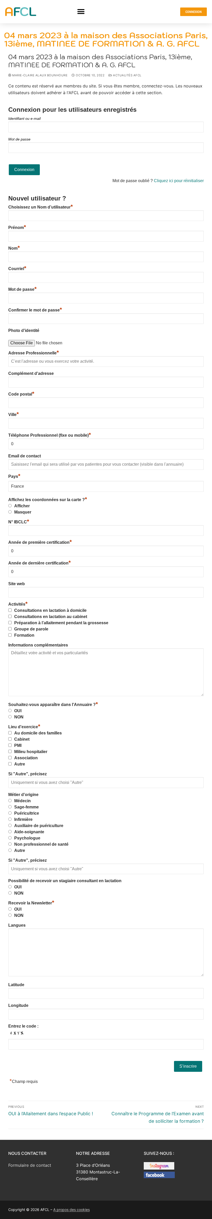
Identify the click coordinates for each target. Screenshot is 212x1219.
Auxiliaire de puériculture (38, 825)
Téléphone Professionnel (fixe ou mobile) (49, 435)
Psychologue (27, 838)
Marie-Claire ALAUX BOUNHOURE (39, 75)
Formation (24, 635)
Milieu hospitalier (30, 751)
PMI (17, 745)
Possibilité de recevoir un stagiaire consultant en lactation (65, 881)
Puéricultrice (26, 813)
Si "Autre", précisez (27, 774)
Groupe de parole (31, 629)
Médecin (22, 801)
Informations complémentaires (38, 645)
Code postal (21, 394)
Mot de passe (19, 139)
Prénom (17, 227)
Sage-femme (26, 807)
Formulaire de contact (29, 1165)
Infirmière (23, 819)
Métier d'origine (23, 794)
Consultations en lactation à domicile (50, 610)
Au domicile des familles (38, 733)
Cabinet (21, 739)
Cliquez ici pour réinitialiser (179, 181)
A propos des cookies (71, 1209)
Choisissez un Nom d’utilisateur (40, 207)
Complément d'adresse (31, 373)
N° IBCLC (18, 522)
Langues (17, 925)
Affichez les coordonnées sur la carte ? (47, 499)
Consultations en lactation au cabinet (50, 616)
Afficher (22, 506)
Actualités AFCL (126, 75)
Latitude (16, 985)
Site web (16, 584)
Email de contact (24, 456)
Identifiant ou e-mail (24, 118)
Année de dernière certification (39, 563)
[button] (81, 12)
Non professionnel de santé (41, 844)
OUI (17, 711)
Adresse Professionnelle (33, 353)
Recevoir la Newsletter (31, 903)
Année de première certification (40, 542)
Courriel (17, 268)
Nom (14, 248)
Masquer (22, 512)
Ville (13, 414)
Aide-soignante (29, 832)
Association (26, 758)
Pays (14, 476)
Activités (18, 604)
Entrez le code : (23, 1026)
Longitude (18, 1005)
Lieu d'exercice (24, 727)
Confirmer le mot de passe (35, 310)
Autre (19, 764)
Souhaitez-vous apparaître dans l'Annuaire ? (53, 704)
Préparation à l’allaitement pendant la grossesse (61, 623)
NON (19, 717)
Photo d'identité (23, 330)
